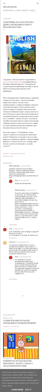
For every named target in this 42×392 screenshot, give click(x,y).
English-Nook (10, 7)
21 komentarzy (15, 326)
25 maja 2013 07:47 (31, 190)
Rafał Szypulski (14, 166)
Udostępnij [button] (6, 153)
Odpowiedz (13, 224)
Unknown (12, 242)
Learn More (17, 390)
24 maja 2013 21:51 (24, 180)
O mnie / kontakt (21, 10)
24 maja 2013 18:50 (25, 166)
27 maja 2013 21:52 (18, 229)
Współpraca (8, 10)
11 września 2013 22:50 (25, 257)
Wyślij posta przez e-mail (18, 153)
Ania (16, 180)
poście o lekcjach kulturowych (13, 82)
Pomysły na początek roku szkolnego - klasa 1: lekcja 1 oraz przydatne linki (18, 363)
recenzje (10, 156)
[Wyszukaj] (38, 3)
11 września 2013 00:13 (22, 242)
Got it (28, 390)
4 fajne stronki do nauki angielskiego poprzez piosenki (19, 321)
